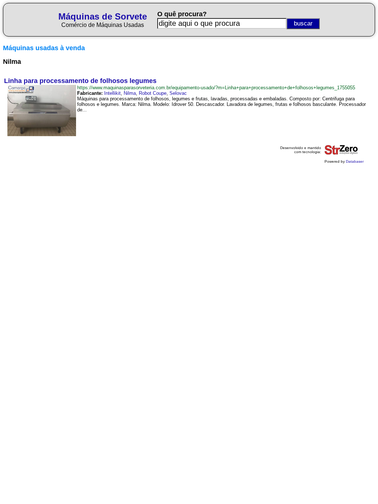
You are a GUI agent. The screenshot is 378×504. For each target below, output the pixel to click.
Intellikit (112, 93)
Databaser (355, 161)
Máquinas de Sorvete (102, 16)
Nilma (130, 93)
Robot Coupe (152, 93)
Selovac (178, 93)
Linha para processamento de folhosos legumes (80, 80)
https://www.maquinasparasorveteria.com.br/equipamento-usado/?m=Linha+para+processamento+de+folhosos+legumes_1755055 (216, 87)
